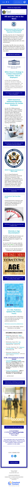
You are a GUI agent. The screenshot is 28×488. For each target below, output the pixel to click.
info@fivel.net (15, 478)
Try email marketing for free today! (14, 485)
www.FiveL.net (14, 449)
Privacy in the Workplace (12, 370)
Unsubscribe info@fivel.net (14, 475)
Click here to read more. (14, 54)
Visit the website (14, 462)
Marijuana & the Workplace (12, 353)
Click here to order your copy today (14, 427)
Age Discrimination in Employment (13, 342)
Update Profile (8, 476)
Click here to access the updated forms (14, 323)
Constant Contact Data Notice (17, 476)
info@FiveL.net (18, 448)
